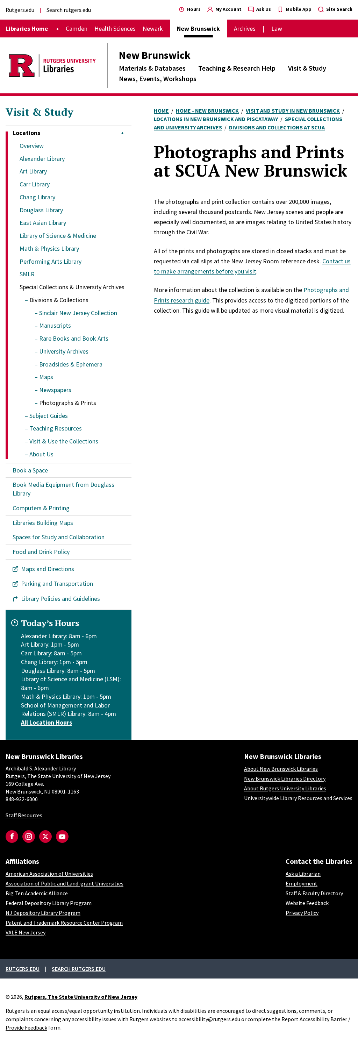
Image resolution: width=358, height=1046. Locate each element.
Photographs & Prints (67, 403)
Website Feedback (307, 902)
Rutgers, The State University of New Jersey (80, 996)
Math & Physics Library (49, 248)
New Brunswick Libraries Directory (284, 778)
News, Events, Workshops (157, 78)
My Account (228, 9)
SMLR (27, 274)
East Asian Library (43, 223)
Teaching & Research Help (236, 68)
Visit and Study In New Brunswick (293, 110)
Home (161, 110)
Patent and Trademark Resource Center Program (64, 922)
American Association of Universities (49, 873)
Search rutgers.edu (68, 9)
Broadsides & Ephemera (70, 364)
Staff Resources (24, 815)
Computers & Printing (41, 508)
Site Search (338, 9)
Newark (153, 28)
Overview (32, 146)
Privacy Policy (302, 912)
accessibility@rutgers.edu (209, 1019)
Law (276, 28)
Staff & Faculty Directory (314, 893)
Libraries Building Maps (43, 523)
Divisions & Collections (58, 300)
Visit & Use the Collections (63, 441)
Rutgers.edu (20, 9)
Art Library (33, 171)
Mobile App (298, 9)
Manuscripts (55, 325)
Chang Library (37, 197)
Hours (193, 9)
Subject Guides (48, 416)
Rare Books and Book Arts (73, 338)
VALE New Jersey (25, 932)
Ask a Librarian (303, 873)
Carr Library (35, 184)
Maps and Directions (47, 569)
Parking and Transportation (57, 583)
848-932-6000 (22, 799)
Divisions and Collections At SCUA (277, 127)
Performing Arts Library (50, 261)
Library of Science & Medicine (58, 236)
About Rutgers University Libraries (285, 788)
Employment (301, 883)
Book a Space (30, 470)
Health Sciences (115, 28)
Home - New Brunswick (207, 110)
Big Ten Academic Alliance (37, 893)
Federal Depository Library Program (49, 902)
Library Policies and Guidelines (60, 599)
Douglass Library (41, 210)
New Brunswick (155, 55)
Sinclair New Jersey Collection (78, 313)
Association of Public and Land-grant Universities (64, 883)
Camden (76, 28)
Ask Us (263, 9)
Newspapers (55, 390)
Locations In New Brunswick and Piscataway (216, 118)
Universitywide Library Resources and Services (298, 798)
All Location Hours (46, 722)
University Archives (63, 351)
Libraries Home (27, 28)
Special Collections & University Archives (72, 287)
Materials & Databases (152, 68)
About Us (41, 454)
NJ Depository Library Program (43, 912)
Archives (245, 28)
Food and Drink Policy (41, 552)
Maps (46, 377)
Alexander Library (42, 159)
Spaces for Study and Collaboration (59, 537)
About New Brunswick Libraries (281, 768)
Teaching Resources (55, 428)
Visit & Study (307, 68)
